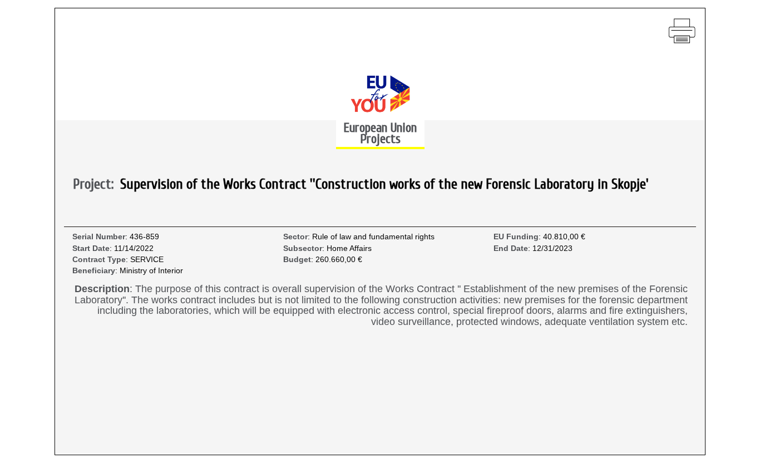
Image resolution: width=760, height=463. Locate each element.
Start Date (91, 248)
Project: (96, 185)
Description (102, 289)
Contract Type (99, 259)
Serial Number (98, 237)
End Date (510, 248)
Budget (297, 259)
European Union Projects (380, 133)
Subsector (302, 248)
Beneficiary (93, 271)
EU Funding (516, 237)
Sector (295, 237)
